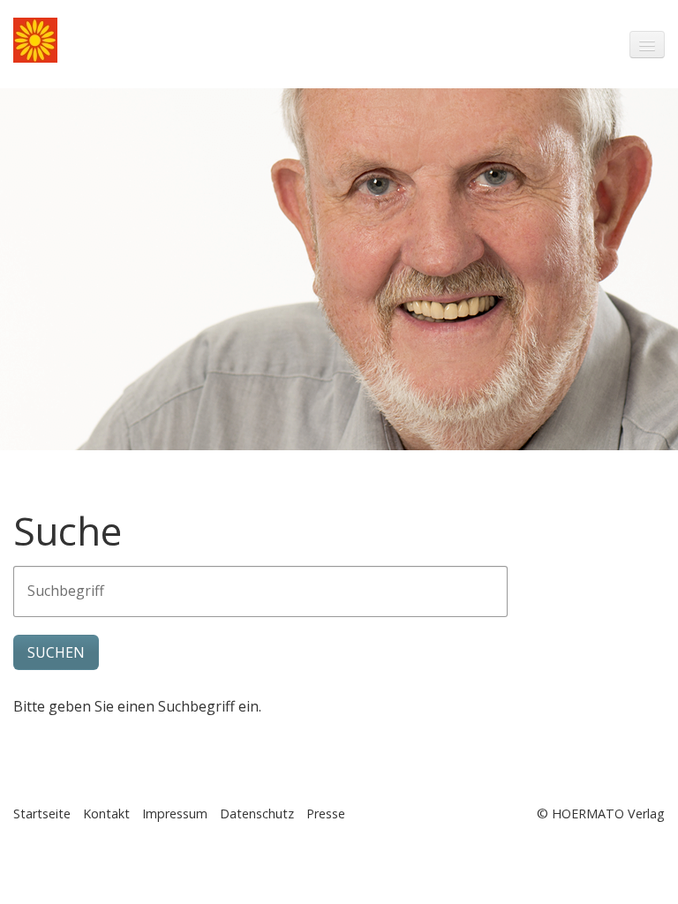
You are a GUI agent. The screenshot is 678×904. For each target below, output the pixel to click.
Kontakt (106, 813)
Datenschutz (257, 813)
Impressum (174, 813)
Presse (325, 813)
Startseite (42, 813)
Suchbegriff (57, 581)
